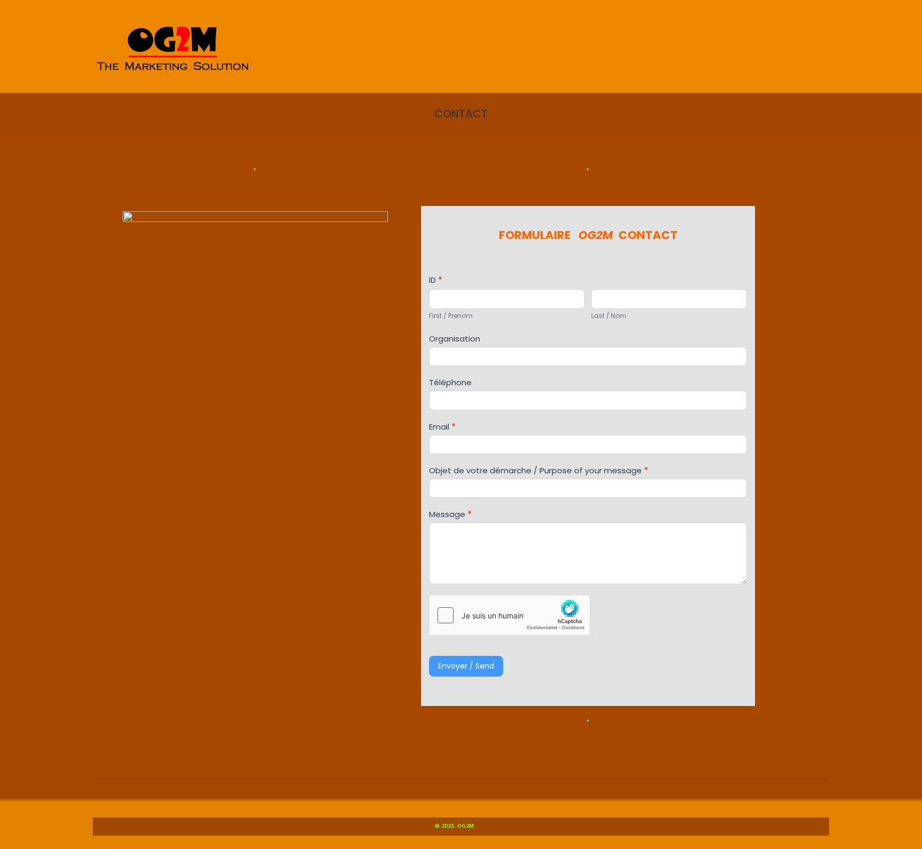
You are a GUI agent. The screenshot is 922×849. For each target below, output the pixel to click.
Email (442, 426)
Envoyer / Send (466, 666)
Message (450, 514)
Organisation (454, 338)
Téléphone (450, 382)
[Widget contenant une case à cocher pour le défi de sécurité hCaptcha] (509, 615)
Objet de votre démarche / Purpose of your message (538, 470)
